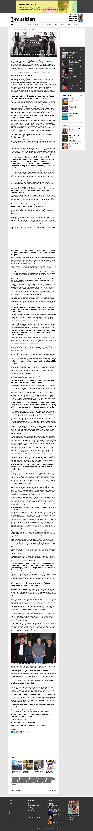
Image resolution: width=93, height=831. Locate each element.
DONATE (73, 16)
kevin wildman (51, 779)
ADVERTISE (73, 18)
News (29, 24)
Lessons (49, 24)
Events (55, 24)
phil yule (49, 780)
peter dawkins (41, 780)
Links (10, 820)
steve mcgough (38, 782)
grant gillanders (24, 779)
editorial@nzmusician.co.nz (34, 805)
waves (14, 784)
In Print (69, 24)
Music (42, 24)
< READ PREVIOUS (16, 790)
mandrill (15, 780)
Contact (76, 24)
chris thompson (24, 777)
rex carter (15, 782)
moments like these (32, 780)
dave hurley (33, 777)
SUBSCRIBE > (71, 819)
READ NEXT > (52, 790)
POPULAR (56, 800)
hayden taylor (34, 779)
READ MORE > (72, 133)
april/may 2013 (16, 777)
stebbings (30, 782)
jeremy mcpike (42, 779)
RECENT (50, 800)
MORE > (81, 49)
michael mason (21, 780)
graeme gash (16, 779)
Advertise (11, 816)
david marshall (41, 777)
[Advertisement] (33, 239)
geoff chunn (49, 777)
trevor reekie (47, 782)
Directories (62, 24)
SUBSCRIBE (73, 20)
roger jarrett (23, 782)
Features (36, 24)
